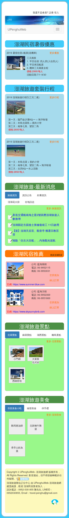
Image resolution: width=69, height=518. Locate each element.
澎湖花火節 (14, 202)
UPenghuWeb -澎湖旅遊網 (34, 472)
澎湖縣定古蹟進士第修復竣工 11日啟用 (36, 225)
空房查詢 (54, 275)
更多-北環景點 (53, 341)
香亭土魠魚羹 (17, 449)
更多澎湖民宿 (56, 254)
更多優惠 (54, 52)
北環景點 (12, 334)
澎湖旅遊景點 (34, 326)
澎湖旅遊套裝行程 (34, 88)
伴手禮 (45, 408)
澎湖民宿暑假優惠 (34, 44)
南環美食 (31, 408)
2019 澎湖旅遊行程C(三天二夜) (23, 97)
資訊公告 (27, 195)
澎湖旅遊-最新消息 (34, 186)
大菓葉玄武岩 (35, 360)
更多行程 (54, 97)
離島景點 (56, 334)
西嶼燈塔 (17, 380)
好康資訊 (41, 195)
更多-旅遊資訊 (53, 208)
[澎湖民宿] (15, 270)
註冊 (51, 12)
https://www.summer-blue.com (29, 284)
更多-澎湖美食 (53, 414)
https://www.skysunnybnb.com (29, 311)
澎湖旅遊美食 (34, 399)
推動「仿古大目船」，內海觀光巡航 (34, 240)
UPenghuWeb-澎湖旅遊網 (47, 482)
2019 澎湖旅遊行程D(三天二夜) (23, 141)
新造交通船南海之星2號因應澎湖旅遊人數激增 (36, 217)
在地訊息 (29, 202)
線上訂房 (54, 280)
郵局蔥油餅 (17, 425)
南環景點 (27, 334)
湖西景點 (41, 334)
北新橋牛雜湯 (36, 427)
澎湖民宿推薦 (28, 253)
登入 (56, 12)
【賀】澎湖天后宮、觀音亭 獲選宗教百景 (36, 232)
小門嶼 (17, 359)
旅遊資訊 (12, 195)
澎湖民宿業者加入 (33, 486)
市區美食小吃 (15, 408)
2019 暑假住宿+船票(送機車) (22, 52)
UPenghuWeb (17, 29)
